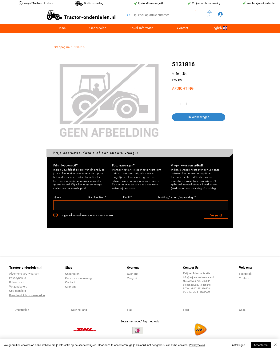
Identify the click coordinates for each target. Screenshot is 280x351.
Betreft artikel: (96, 197)
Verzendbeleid (18, 286)
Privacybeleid (197, 345)
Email (126, 197)
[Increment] (186, 103)
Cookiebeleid (17, 290)
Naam (57, 197)
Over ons (70, 286)
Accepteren (261, 345)
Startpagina (62, 47)
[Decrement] (175, 103)
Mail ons (37, 3)
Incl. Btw (177, 79)
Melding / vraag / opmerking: (176, 197)
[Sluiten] (275, 345)
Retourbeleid (17, 282)
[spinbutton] (180, 103)
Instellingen (238, 345)
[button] (209, 13)
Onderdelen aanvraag (78, 278)
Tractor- (73, 17)
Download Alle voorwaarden (27, 295)
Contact (70, 282)
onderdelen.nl (99, 17)
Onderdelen (72, 274)
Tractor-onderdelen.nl (25, 267)
